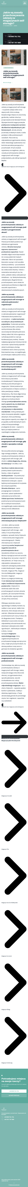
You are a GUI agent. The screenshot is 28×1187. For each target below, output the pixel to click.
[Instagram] (6, 1166)
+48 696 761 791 (14, 36)
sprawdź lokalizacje (14, 1095)
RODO (3, 1145)
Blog (3, 1149)
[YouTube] (12, 1166)
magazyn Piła (12, 571)
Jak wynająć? (5, 1154)
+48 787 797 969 (14, 43)
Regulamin (4, 1147)
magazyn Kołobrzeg (15, 578)
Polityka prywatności (6, 1143)
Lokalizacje (4, 1158)
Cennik (3, 1156)
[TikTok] (9, 1166)
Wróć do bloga (8, 82)
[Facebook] (3, 1166)
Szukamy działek (6, 1160)
